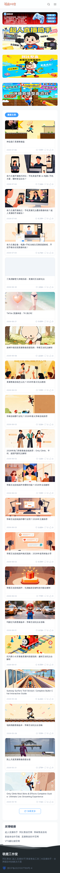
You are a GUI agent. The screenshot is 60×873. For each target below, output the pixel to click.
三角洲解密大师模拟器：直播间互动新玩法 (26, 279)
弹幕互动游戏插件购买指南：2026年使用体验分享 (29, 553)
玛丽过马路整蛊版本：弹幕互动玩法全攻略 (26, 622)
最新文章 (11, 114)
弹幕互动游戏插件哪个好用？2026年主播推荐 (27, 519)
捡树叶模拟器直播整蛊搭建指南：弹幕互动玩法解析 (30, 347)
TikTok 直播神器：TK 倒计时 (19, 313)
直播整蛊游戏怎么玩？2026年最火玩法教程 (26, 382)
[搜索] (48, 4)
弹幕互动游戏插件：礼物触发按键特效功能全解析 (29, 588)
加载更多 (31, 811)
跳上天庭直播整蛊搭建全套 (19, 759)
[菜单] (55, 4)
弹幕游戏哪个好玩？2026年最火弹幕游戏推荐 (27, 416)
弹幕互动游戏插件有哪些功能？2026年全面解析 (28, 485)
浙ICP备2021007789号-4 (19, 868)
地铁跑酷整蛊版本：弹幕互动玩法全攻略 (25, 725)
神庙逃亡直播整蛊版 (16, 141)
